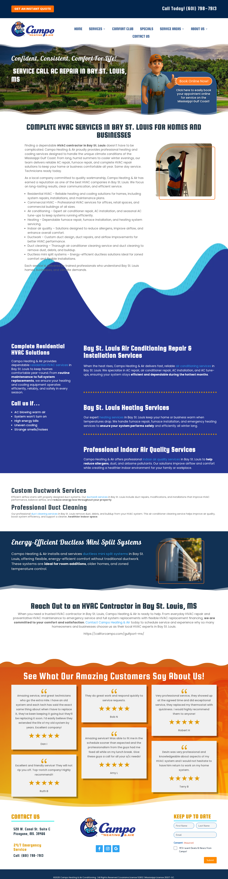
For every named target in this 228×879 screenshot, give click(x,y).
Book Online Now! (193, 81)
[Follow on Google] (116, 848)
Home (78, 29)
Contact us (141, 36)
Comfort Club (122, 29)
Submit (210, 860)
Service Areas (170, 29)
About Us (197, 29)
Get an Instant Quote (32, 9)
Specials (146, 29)
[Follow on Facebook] (99, 848)
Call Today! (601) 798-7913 (189, 8)
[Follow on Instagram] (107, 848)
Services (95, 29)
